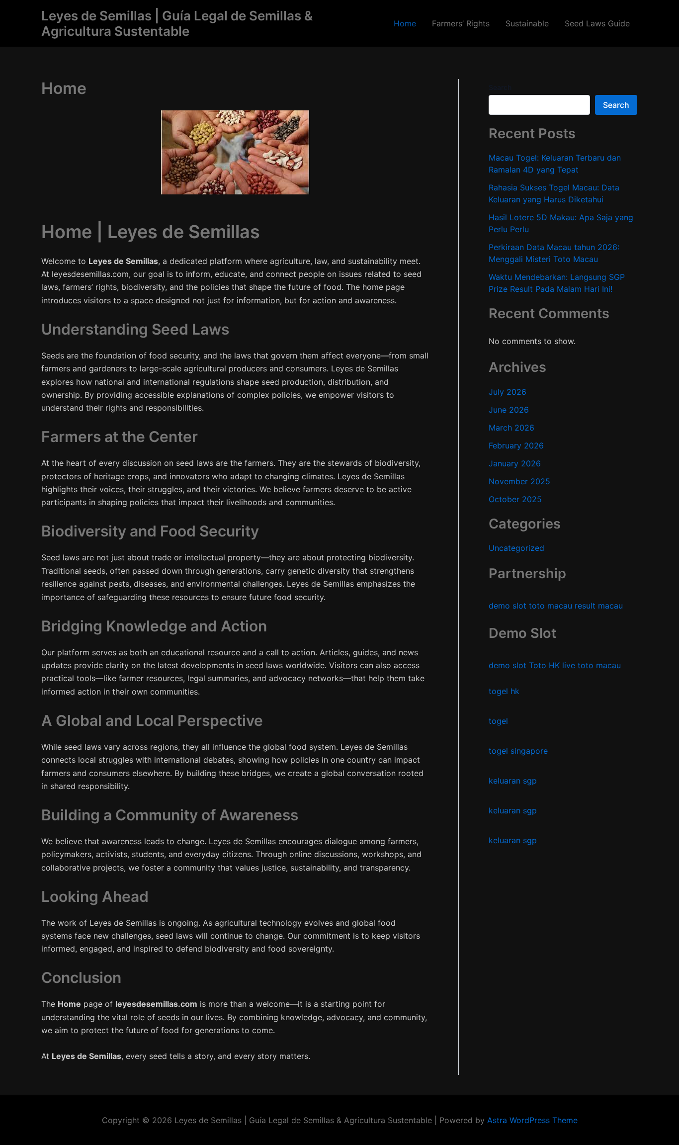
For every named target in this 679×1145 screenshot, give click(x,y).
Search (500, 87)
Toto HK (544, 666)
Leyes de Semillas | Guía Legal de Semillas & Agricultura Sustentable (177, 23)
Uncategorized (516, 548)
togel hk (504, 692)
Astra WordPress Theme (532, 1120)
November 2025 (519, 481)
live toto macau (591, 666)
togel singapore (518, 751)
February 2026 (516, 445)
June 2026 (509, 410)
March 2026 (511, 428)
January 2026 (515, 463)
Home (405, 23)
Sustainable (527, 23)
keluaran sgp (513, 781)
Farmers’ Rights (461, 23)
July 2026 (507, 392)
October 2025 (515, 499)
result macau (599, 606)
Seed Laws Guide (597, 23)
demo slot (507, 606)
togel (498, 721)
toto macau (550, 606)
